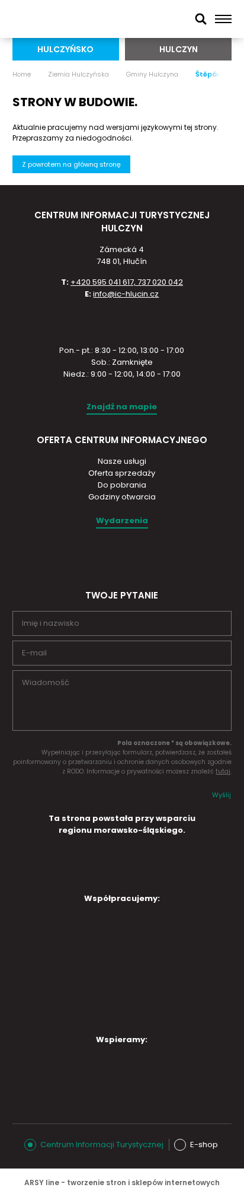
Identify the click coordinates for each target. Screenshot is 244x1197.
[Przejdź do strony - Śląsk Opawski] (114, 1071)
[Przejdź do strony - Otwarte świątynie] (64, 966)
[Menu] (223, 18)
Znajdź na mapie (121, 406)
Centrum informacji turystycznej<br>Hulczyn (71, 19)
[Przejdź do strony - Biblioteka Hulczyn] (164, 969)
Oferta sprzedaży (121, 473)
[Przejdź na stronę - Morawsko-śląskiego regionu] (122, 878)
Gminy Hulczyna (152, 74)
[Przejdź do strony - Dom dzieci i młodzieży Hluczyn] (64, 930)
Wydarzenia (122, 520)
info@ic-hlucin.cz (126, 294)
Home (21, 74)
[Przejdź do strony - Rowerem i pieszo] (114, 1008)
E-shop (204, 1144)
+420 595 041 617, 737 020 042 (126, 282)
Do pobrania (122, 485)
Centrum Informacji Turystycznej (101, 1144)
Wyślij (221, 795)
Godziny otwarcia (122, 496)
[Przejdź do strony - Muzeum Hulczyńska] (164, 930)
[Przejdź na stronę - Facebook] (131, 556)
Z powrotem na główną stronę (71, 164)
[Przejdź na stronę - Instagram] (111, 556)
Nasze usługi (122, 461)
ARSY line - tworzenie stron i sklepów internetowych (122, 1182)
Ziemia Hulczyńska (78, 74)
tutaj (223, 771)
